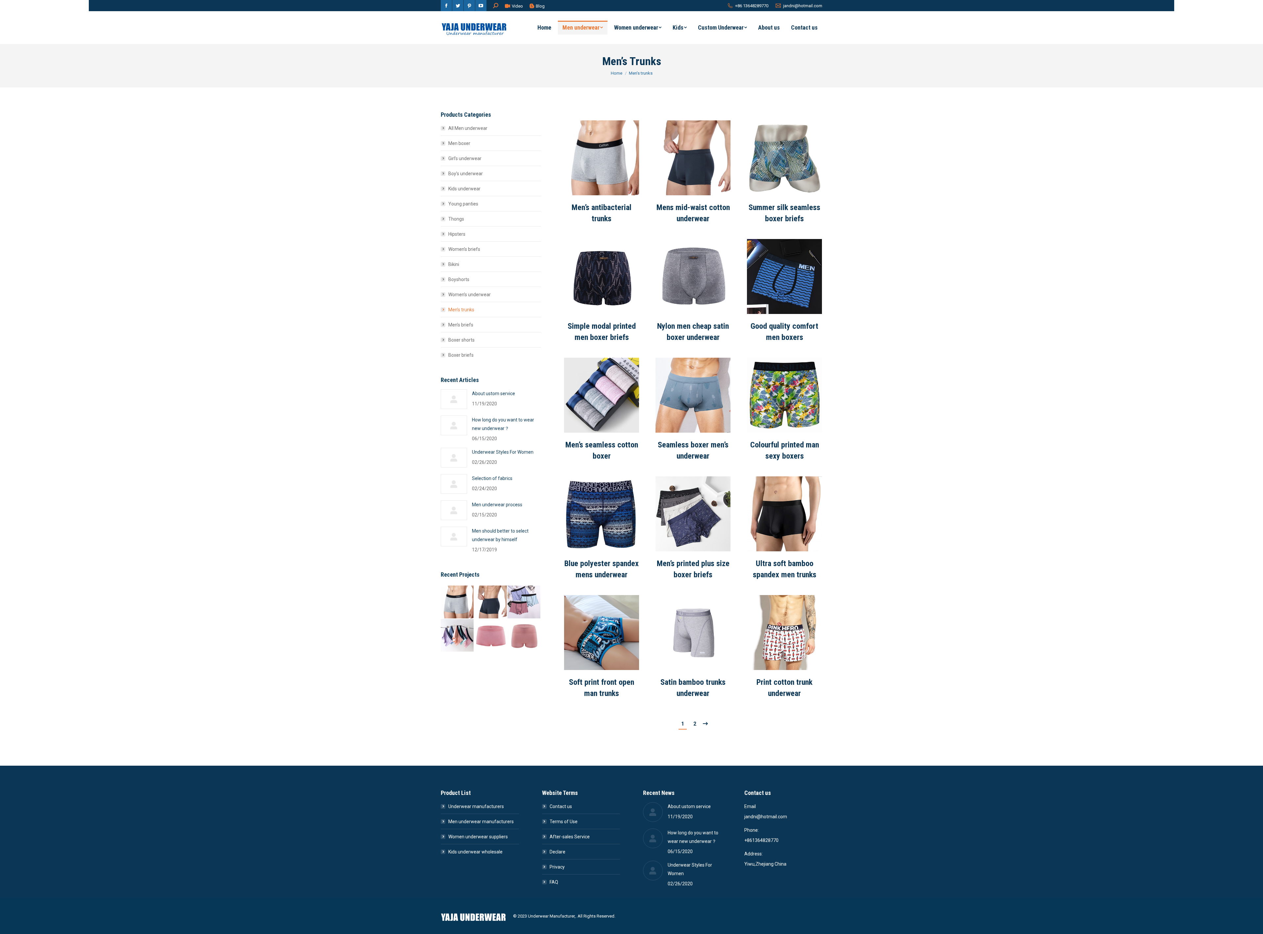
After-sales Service (570, 836)
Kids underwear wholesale (475, 851)
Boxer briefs (461, 355)
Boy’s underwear (465, 173)
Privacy (557, 867)
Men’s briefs (460, 324)
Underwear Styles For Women (502, 452)
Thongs (456, 219)
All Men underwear (467, 128)
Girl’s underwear (465, 158)
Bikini (453, 264)
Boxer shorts (461, 340)
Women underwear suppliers (478, 836)
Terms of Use (564, 821)
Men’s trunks (461, 309)
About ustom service (493, 393)
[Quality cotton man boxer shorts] (524, 602)
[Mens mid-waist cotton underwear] (491, 602)
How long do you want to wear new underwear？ (503, 424)
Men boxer (459, 143)
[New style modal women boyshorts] (491, 636)
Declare (557, 851)
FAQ (554, 882)
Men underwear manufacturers (481, 821)
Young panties (463, 203)
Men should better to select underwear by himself (500, 535)
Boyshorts (458, 279)
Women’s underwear (469, 294)
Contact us (561, 806)
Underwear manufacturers (476, 806)
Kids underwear (464, 188)
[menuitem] (544, 28)
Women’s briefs (464, 249)
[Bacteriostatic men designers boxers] (457, 636)
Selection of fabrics (492, 478)
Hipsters (456, 234)
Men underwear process (497, 504)
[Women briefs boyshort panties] (524, 636)
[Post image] (601, 157)
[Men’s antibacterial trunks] (457, 602)
